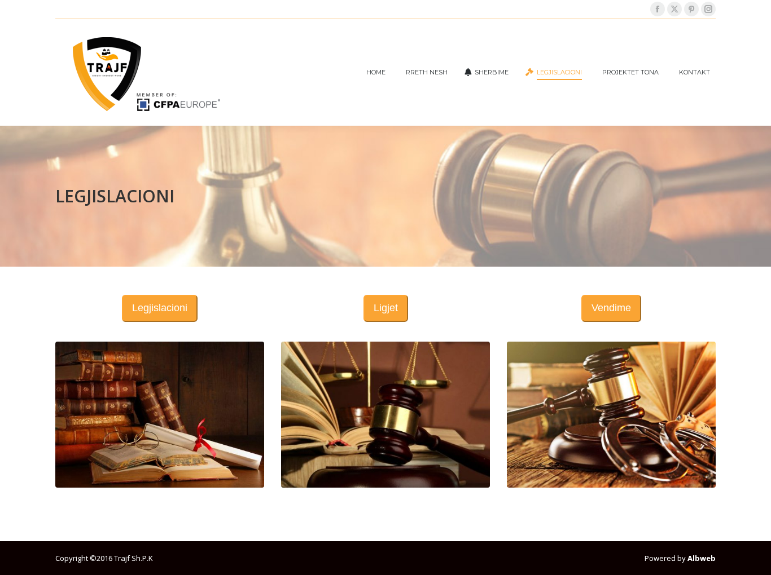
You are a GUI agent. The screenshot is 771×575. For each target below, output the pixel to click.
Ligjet (386, 307)
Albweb (701, 558)
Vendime (611, 307)
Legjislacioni (159, 307)
